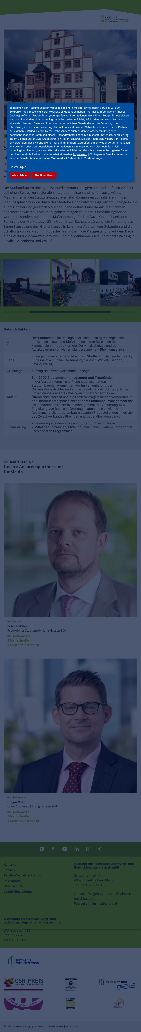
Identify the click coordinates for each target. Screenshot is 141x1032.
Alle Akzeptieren (44, 175)
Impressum (80, 154)
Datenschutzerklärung (115, 135)
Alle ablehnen (20, 175)
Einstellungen (18, 167)
